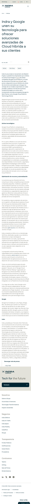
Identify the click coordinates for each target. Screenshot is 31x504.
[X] (6, 477)
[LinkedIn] (3, 477)
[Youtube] (10, 477)
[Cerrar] (28, 6)
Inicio (3, 13)
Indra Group (4, 1)
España (19, 68)
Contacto (6, 385)
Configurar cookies (25, 503)
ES (26, 1)
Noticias (4, 68)
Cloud (18, 77)
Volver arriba (23, 500)
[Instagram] (13, 477)
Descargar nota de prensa (12, 361)
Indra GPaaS (19, 81)
